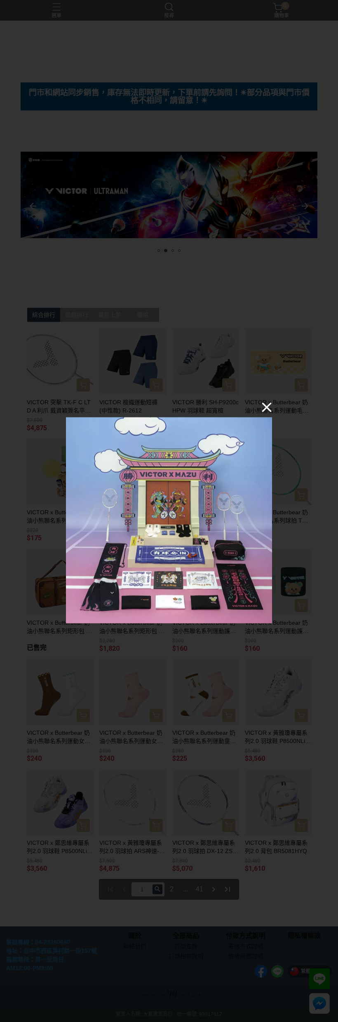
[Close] (266, 407)
